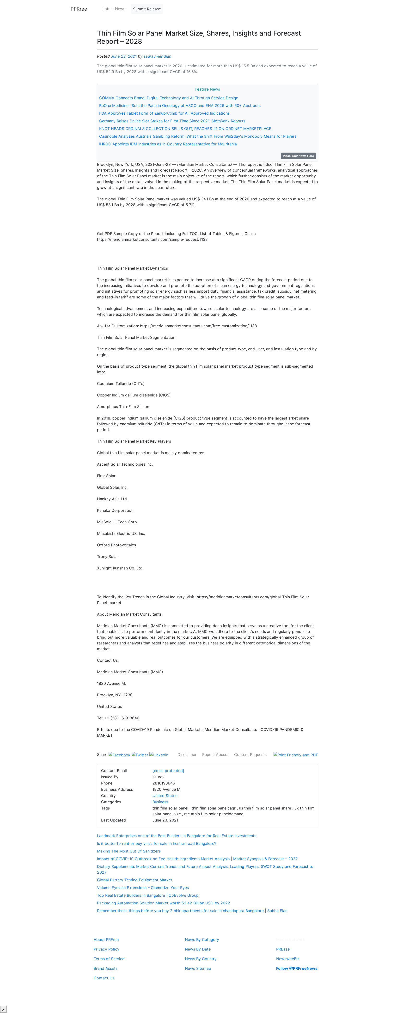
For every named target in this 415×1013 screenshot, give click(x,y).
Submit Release (147, 8)
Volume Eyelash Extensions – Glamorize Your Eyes (143, 887)
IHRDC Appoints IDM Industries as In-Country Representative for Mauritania (168, 144)
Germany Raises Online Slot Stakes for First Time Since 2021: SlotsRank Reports (172, 120)
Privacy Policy (106, 949)
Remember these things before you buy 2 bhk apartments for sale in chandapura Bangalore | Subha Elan (192, 910)
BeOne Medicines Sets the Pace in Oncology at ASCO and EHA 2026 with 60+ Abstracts (180, 105)
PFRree (79, 9)
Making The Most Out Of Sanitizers (129, 851)
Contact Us (104, 978)
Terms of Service (109, 958)
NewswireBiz (287, 958)
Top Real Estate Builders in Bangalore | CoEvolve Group (148, 895)
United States (165, 795)
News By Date (198, 949)
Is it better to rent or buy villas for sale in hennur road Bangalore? (156, 843)
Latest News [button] (114, 8)
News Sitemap (198, 968)
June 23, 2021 (124, 56)
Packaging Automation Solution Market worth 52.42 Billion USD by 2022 (163, 903)
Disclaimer (186, 754)
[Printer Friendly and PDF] (296, 754)
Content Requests (250, 754)
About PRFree (106, 939)
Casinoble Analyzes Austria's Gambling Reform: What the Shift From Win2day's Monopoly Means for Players (197, 136)
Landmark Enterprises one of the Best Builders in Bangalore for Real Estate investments (176, 835)
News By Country (201, 958)
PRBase (283, 949)
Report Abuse (214, 754)
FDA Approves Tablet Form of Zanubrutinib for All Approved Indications (164, 113)
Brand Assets (105, 968)
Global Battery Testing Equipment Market (134, 879)
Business (160, 801)
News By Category (202, 939)
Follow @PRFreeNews (296, 968)
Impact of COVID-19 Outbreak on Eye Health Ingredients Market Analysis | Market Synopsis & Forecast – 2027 (197, 858)
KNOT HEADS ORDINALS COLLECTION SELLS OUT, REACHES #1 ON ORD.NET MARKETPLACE (185, 128)
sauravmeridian (157, 56)
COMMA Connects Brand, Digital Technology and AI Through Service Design (168, 97)
